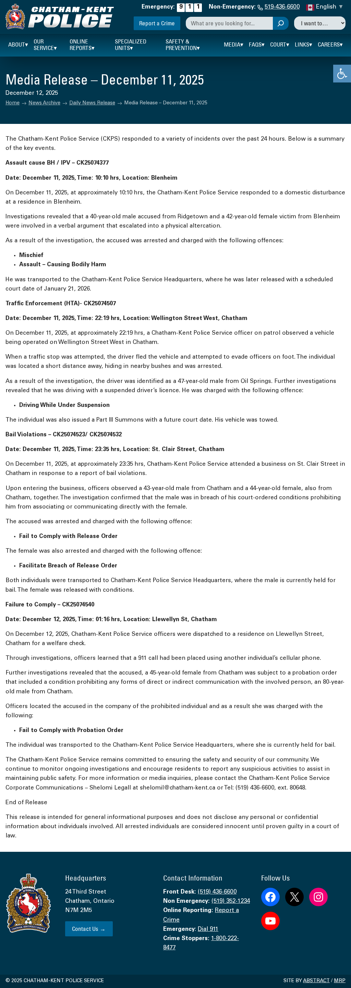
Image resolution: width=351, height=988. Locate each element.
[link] (342, 73)
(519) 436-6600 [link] (217, 892)
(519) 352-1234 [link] (230, 901)
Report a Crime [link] (157, 23)
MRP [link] (340, 981)
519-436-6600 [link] (282, 7)
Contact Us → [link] (89, 928)
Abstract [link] (316, 981)
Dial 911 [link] (208, 930)
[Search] (281, 23)
